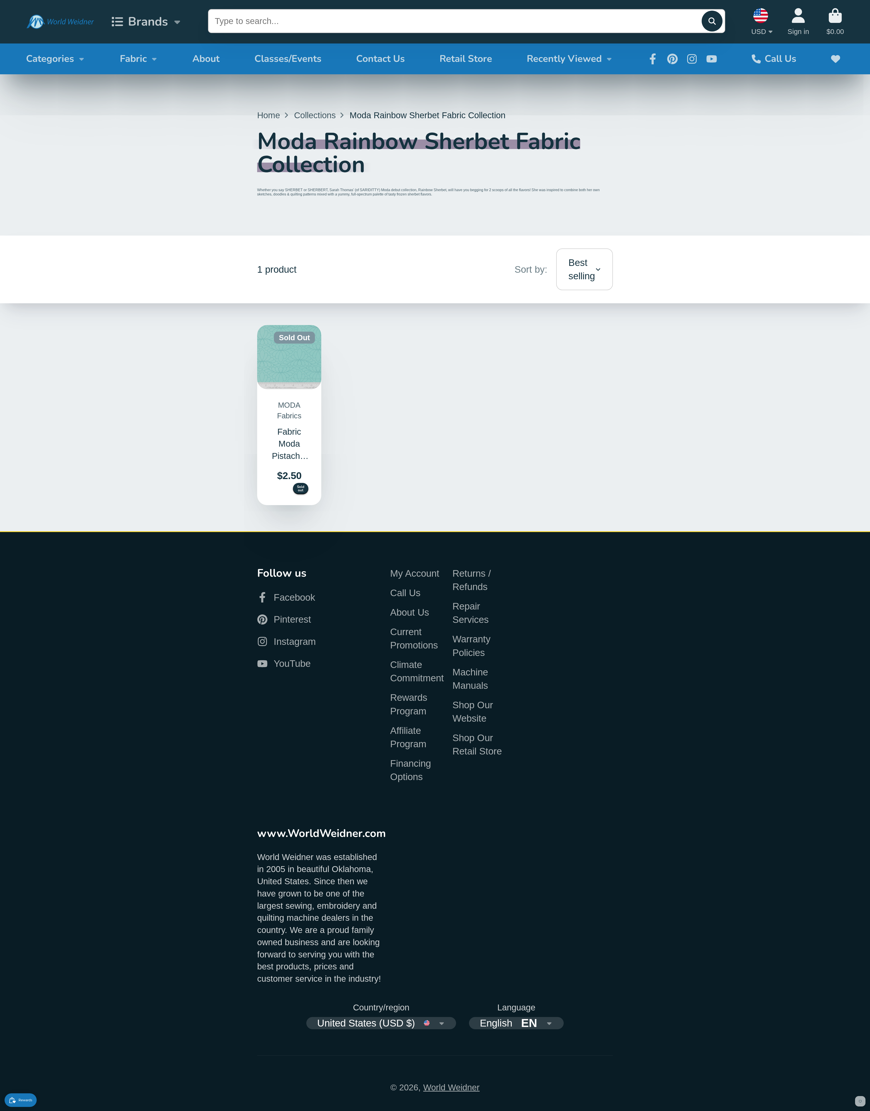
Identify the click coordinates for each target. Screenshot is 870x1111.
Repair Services (470, 613)
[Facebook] (652, 58)
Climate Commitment (417, 671)
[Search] (712, 21)
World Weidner (451, 1087)
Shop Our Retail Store (477, 745)
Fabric (133, 58)
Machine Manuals (470, 679)
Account (798, 21)
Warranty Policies (471, 646)
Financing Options (410, 770)
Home (268, 115)
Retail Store (466, 58)
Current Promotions (414, 639)
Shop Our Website (472, 712)
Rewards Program (408, 704)
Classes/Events (287, 58)
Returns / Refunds (471, 580)
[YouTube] (711, 58)
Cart (835, 21)
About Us (409, 612)
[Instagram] (691, 58)
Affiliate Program (408, 737)
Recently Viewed (564, 58)
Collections (315, 115)
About (206, 58)
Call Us (780, 58)
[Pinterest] (672, 58)
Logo (60, 21)
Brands (148, 21)
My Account (414, 573)
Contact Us (380, 58)
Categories (50, 58)
